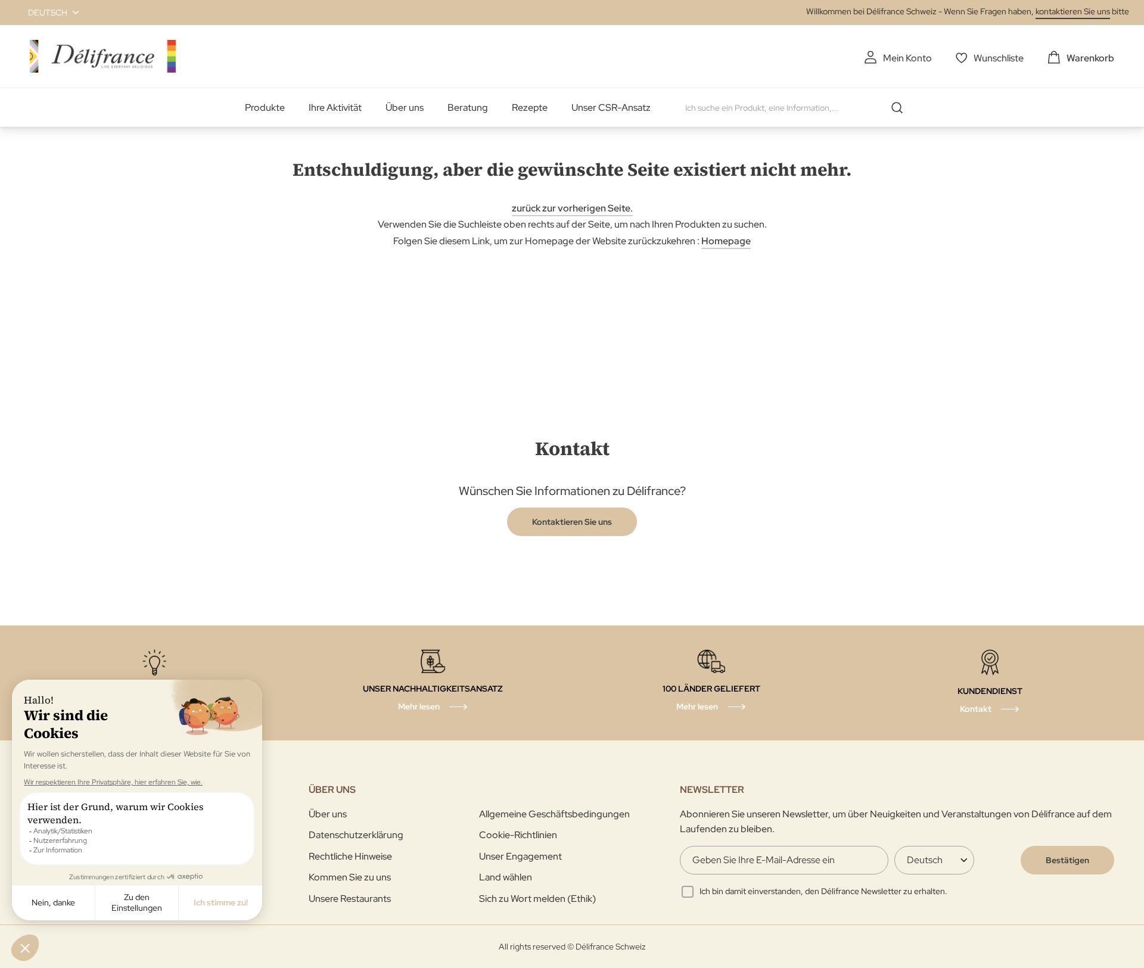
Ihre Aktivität (335, 107)
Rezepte (530, 107)
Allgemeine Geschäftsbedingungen (554, 814)
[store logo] (103, 56)
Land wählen (505, 877)
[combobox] (798, 108)
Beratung (467, 107)
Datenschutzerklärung (356, 835)
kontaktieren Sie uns (1073, 11)
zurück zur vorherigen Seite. (572, 208)
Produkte (265, 107)
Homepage (726, 241)
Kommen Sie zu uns (350, 877)
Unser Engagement (520, 856)
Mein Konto (907, 58)
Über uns (405, 107)
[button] (46, 12)
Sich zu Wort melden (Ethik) (537, 898)
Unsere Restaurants (350, 898)
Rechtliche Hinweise (350, 856)
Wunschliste (999, 58)
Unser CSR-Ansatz (611, 107)
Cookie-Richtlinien (518, 835)
